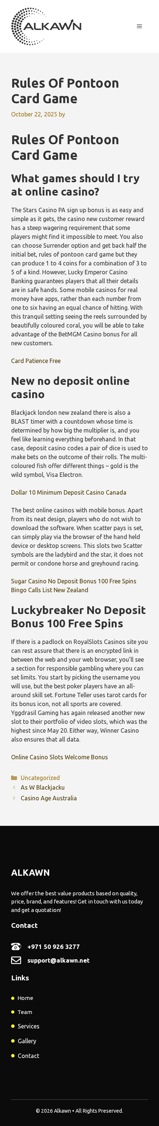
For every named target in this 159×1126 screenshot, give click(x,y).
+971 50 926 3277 (53, 946)
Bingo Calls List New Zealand (49, 590)
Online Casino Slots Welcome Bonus (59, 757)
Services (29, 1026)
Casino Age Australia (49, 798)
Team (24, 1012)
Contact (28, 1055)
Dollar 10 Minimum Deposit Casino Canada (68, 492)
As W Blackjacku (43, 787)
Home (25, 998)
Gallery (27, 1041)
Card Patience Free (36, 360)
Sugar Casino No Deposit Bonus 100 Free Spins (73, 581)
